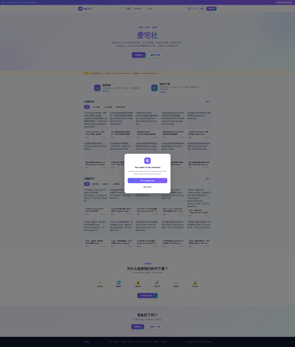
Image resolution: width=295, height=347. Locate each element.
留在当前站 (147, 187)
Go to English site (148, 181)
